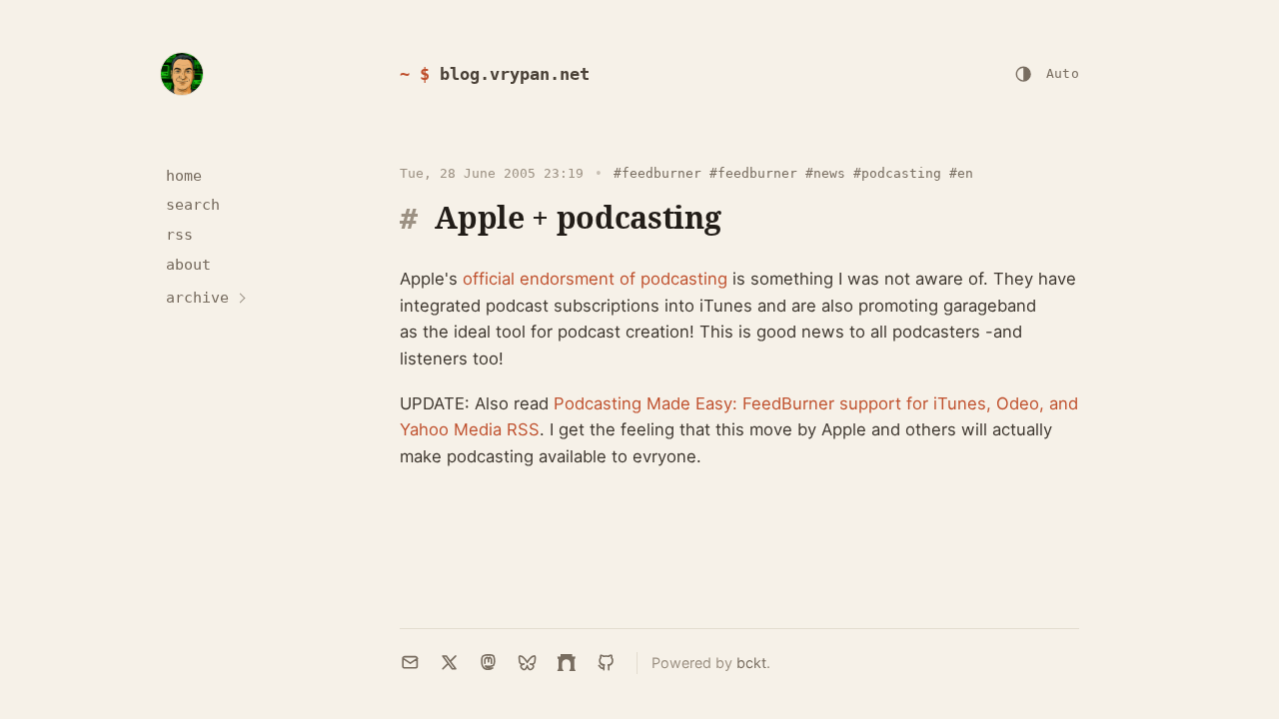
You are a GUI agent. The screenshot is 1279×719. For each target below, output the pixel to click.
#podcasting (897, 173)
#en (961, 173)
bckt (751, 662)
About (188, 265)
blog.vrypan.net (515, 74)
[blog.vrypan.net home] (182, 74)
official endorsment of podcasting (595, 279)
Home (184, 176)
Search (193, 205)
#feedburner (657, 173)
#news (825, 173)
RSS (179, 235)
